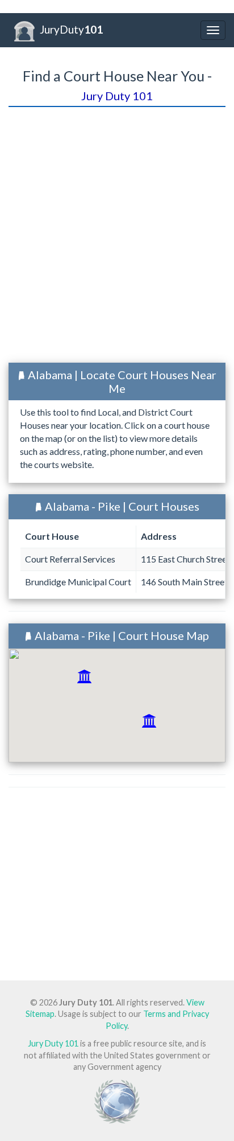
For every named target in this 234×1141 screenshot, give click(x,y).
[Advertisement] (117, 236)
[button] (84, 676)
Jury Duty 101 (53, 1043)
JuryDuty (71, 29)
